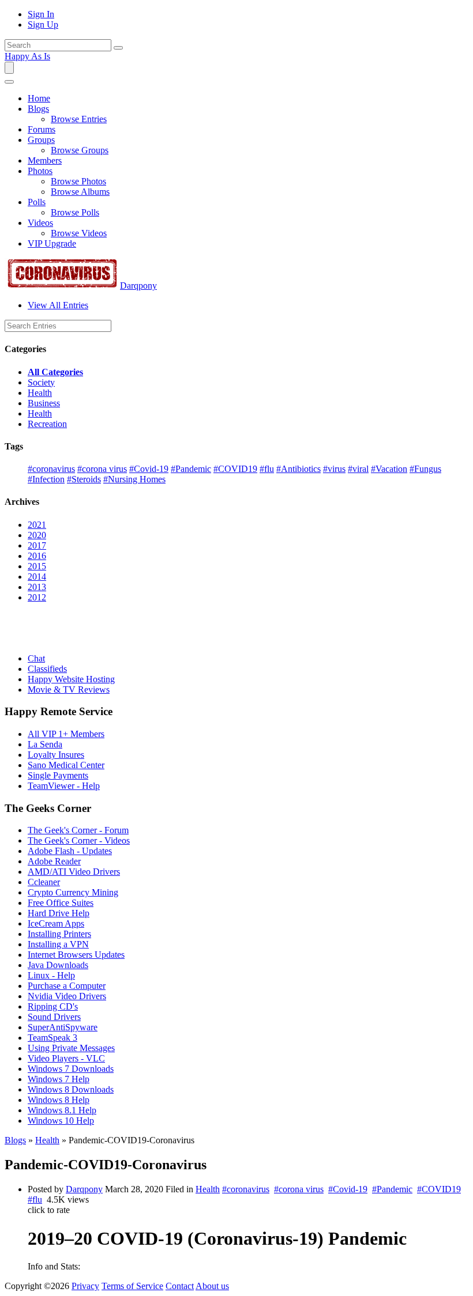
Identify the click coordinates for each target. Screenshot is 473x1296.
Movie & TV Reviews (69, 689)
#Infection (46, 479)
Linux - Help (51, 975)
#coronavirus (51, 469)
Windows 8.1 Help (62, 1110)
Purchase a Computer (67, 986)
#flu (267, 469)
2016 (37, 556)
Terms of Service (132, 1286)
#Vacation (389, 469)
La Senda (45, 744)
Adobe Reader (54, 861)
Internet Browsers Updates (76, 954)
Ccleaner (44, 882)
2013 (37, 587)
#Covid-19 (148, 469)
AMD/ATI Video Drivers (74, 871)
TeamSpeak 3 (52, 1037)
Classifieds (47, 669)
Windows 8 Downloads (71, 1089)
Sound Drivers (54, 1017)
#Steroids (84, 479)
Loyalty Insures (56, 755)
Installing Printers (59, 934)
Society (41, 382)
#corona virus (102, 469)
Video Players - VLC (66, 1058)
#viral (358, 469)
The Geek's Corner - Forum (78, 830)
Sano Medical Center (66, 765)
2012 (37, 597)
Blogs (15, 1140)
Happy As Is (27, 56)
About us (212, 1286)
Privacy (85, 1286)
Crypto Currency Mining (73, 892)
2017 (37, 545)
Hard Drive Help (58, 913)
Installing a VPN (58, 944)
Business (44, 403)
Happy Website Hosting (71, 679)
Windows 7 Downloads (71, 1069)
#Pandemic (191, 469)
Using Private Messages (71, 1048)
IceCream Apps (56, 923)
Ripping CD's (53, 1006)
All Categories (55, 372)
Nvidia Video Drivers (67, 996)
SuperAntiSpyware (62, 1027)
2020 (37, 535)
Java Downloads (58, 965)
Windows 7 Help (58, 1079)
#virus (334, 469)
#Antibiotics (298, 469)
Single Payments (58, 775)
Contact (180, 1286)
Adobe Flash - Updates (70, 851)
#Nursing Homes (134, 479)
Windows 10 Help (61, 1120)
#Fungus (425, 469)
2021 (37, 525)
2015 (37, 566)
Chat (36, 658)
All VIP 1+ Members (66, 734)
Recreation (47, 424)
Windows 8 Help (58, 1100)
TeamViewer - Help (64, 786)
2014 (37, 576)
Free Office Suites (60, 903)
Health (40, 393)
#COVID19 (235, 469)
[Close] (9, 82)
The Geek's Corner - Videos (79, 840)
